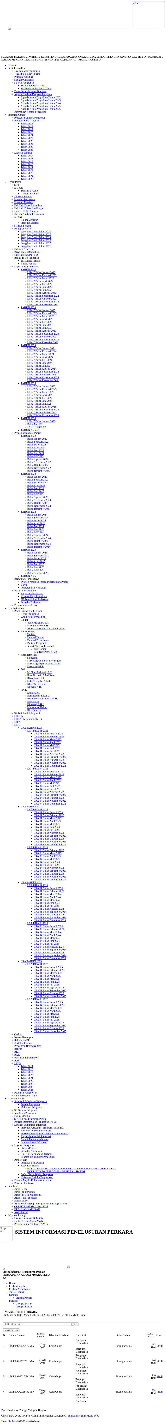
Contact (27, 1421)
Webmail (35, 1421)
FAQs (20, 1421)
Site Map (12, 1421)
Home (4, 1421)
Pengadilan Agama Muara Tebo (83, 1415)
